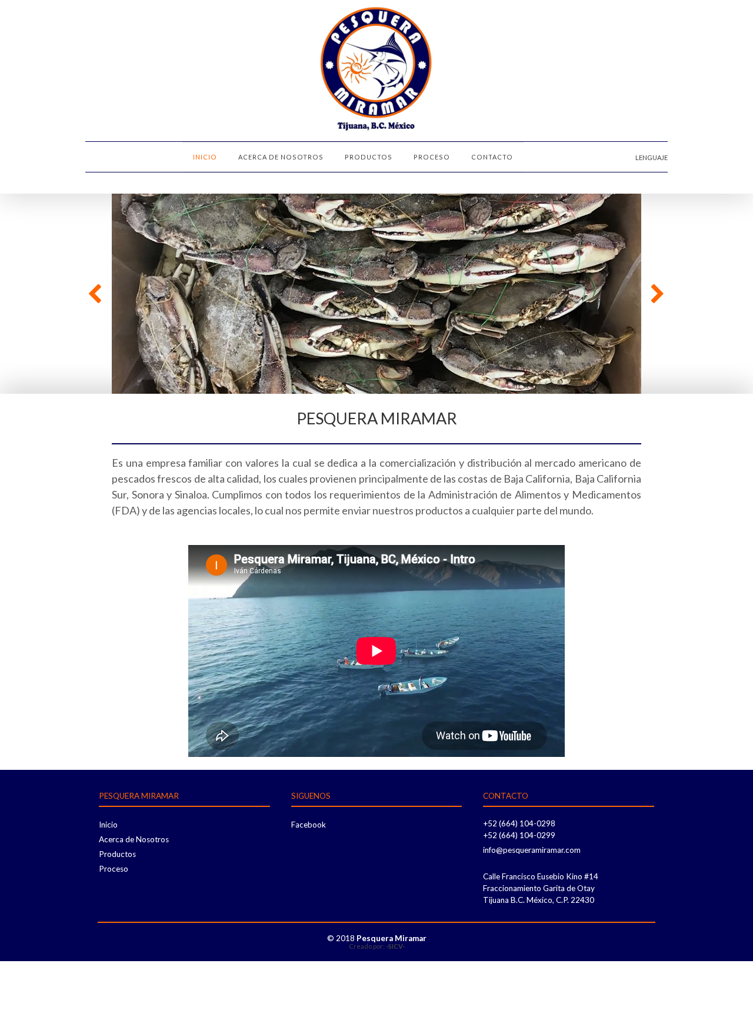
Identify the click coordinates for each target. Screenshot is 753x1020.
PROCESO (432, 157)
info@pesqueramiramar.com (532, 850)
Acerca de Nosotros (134, 839)
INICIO (205, 157)
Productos (117, 854)
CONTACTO (492, 157)
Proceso (113, 868)
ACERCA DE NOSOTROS (281, 157)
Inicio (108, 824)
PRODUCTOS (368, 157)
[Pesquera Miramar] (376, 70)
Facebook (308, 824)
